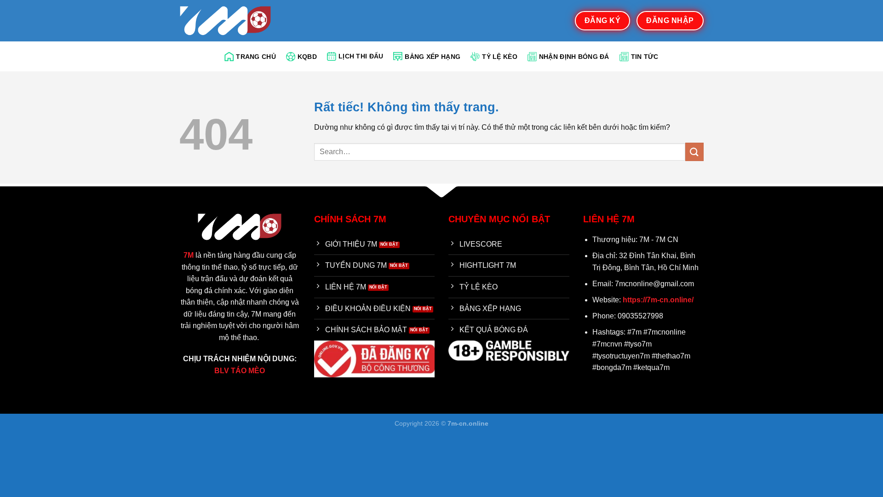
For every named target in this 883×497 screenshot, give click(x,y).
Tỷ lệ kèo (499, 56)
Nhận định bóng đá (574, 56)
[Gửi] (694, 152)
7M (188, 255)
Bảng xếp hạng (432, 56)
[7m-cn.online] (225, 20)
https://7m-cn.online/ (658, 300)
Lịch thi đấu (360, 56)
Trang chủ (256, 56)
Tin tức (645, 56)
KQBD (307, 56)
